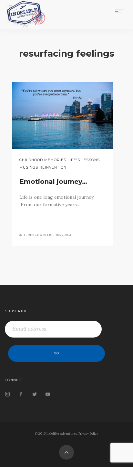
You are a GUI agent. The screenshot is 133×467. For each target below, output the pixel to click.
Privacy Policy (88, 433)
